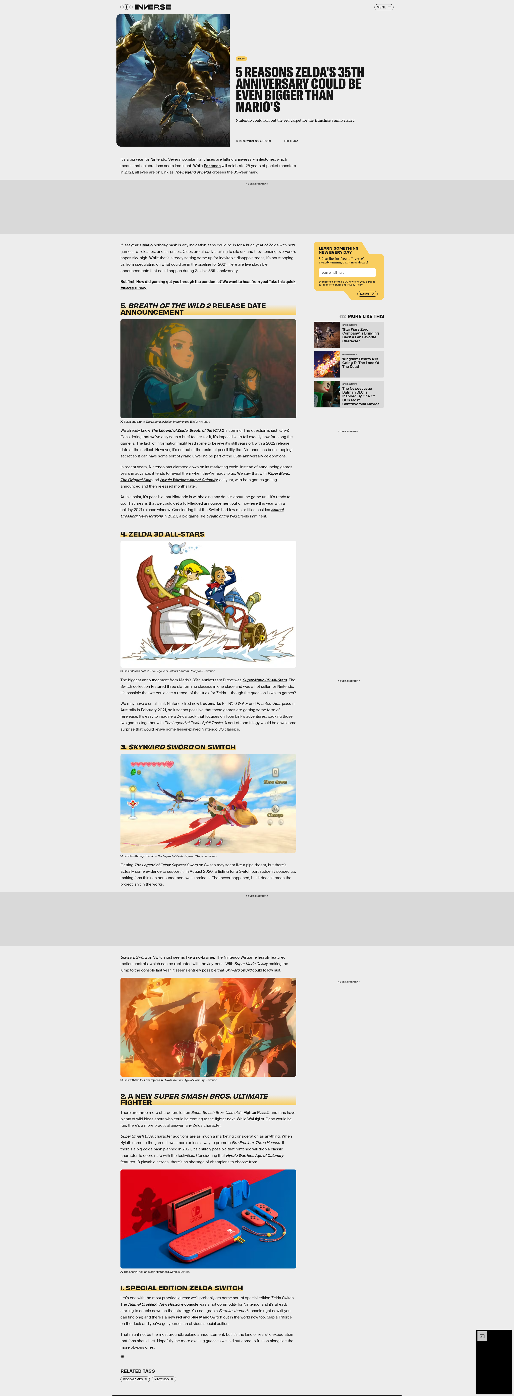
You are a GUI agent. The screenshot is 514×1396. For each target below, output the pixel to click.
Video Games (133, 1379)
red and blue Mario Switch (199, 1317)
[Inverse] (153, 7)
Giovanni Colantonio (257, 141)
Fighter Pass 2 (256, 1112)
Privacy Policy (355, 284)
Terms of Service (332, 284)
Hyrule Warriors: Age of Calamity (188, 479)
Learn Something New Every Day (339, 249)
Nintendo (161, 1379)
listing (223, 871)
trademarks (210, 703)
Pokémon (212, 165)
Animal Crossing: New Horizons (156, 1304)
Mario (147, 245)
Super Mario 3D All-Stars (265, 680)
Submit (365, 294)
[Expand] (480, 1333)
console (191, 1304)
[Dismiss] (507, 1333)
